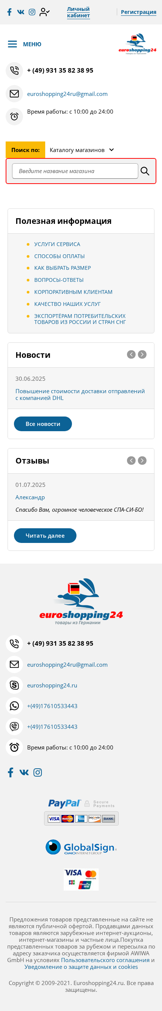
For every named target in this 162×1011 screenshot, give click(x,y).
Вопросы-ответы (59, 279)
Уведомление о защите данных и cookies (81, 966)
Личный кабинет (78, 12)
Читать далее (45, 535)
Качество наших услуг (67, 303)
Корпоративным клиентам (73, 291)
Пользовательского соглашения (105, 960)
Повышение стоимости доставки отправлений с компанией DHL (80, 394)
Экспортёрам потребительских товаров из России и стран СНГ (80, 319)
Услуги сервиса (57, 244)
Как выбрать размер (62, 267)
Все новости (43, 423)
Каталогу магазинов (77, 150)
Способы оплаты (59, 256)
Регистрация (138, 11)
